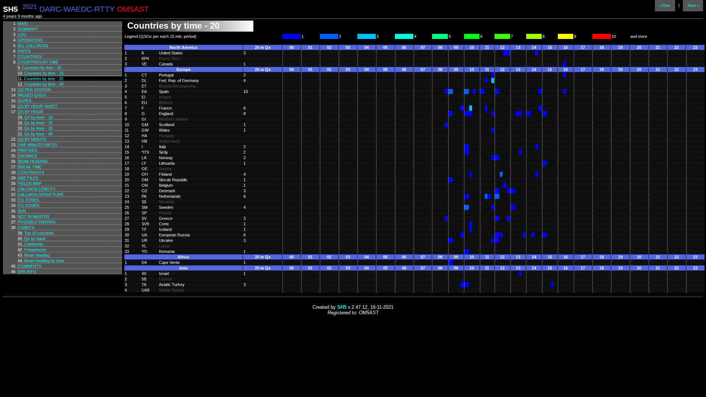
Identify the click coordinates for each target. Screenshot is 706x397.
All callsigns (33, 45)
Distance (28, 156)
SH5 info (27, 271)
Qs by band (34, 238)
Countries (30, 56)
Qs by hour (30, 112)
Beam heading (33, 161)
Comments (29, 266)
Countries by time (38, 62)
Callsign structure (41, 194)
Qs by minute (32, 139)
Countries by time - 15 (44, 73)
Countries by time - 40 (44, 84)
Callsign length (36, 189)
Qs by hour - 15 (38, 123)
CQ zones (28, 200)
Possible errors (37, 222)
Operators (30, 40)
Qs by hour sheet (37, 106)
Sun (22, 211)
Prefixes (27, 150)
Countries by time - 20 (43, 78)
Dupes (24, 101)
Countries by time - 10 (41, 67)
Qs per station (34, 89)
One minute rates (37, 145)
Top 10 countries (39, 233)
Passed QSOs (32, 95)
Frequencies (35, 249)
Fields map (29, 183)
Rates (24, 51)
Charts (26, 227)
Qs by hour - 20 (38, 128)
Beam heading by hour (44, 260)
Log (22, 34)
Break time (30, 167)
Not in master (33, 216)
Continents (31, 172)
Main (23, 23)
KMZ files (28, 178)
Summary (28, 29)
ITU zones (28, 205)
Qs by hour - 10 (38, 117)
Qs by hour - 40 (38, 134)
